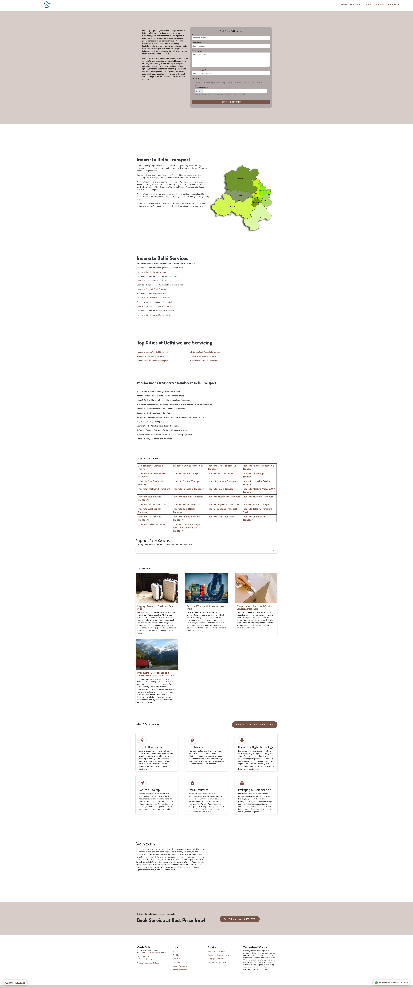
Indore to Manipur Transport (188, 496)
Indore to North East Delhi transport (153, 360)
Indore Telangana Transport (222, 508)
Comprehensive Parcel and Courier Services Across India (254, 607)
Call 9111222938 (15, 982)
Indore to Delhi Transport (221, 516)
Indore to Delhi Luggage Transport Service (155, 306)
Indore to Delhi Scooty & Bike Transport (154, 298)
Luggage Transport (216, 958)
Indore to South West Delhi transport (206, 352)
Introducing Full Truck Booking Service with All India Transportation (155, 674)
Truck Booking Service (217, 962)
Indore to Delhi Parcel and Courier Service (154, 315)
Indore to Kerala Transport (221, 488)
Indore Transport (180, 966)
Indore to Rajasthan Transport (223, 504)
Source (194, 34)
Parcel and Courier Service (218, 955)
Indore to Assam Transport (187, 473)
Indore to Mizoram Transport (258, 496)
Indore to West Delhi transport (203, 356)
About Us (380, 4)
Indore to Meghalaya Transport (224, 496)
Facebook (140, 963)
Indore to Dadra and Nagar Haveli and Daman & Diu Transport (186, 527)
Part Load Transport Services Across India (205, 607)
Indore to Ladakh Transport (152, 524)
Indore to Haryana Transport (223, 481)
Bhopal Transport (180, 970)
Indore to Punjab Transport (187, 504)
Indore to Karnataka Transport (188, 488)
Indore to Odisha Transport (152, 504)
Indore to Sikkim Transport (257, 504)
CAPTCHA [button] (199, 78)
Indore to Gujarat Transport (187, 481)
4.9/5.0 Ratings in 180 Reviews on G (149, 952)
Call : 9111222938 (143, 956)
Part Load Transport (216, 951)
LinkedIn (156, 963)
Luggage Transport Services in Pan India (155, 607)
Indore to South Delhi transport (151, 356)
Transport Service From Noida (188, 465)
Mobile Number (198, 70)
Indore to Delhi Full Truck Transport (152, 289)
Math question (200, 87)
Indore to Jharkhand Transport (154, 488)
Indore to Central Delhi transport (204, 360)
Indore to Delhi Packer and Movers (152, 272)
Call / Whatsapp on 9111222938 (239, 919)
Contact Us (393, 4)
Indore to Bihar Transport (221, 473)
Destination (196, 43)
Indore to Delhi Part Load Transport (152, 280)
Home (344, 4)
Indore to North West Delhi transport (153, 352)
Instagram (148, 963)
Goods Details (197, 51)
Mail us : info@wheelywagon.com (148, 959)
